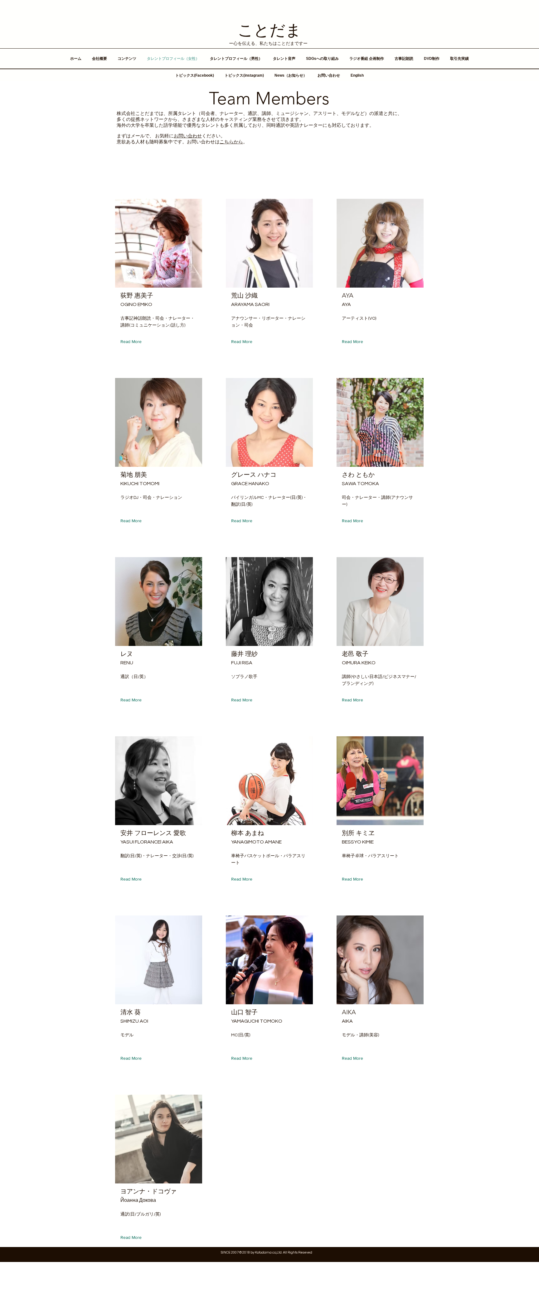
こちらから (231, 142)
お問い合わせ (188, 136)
